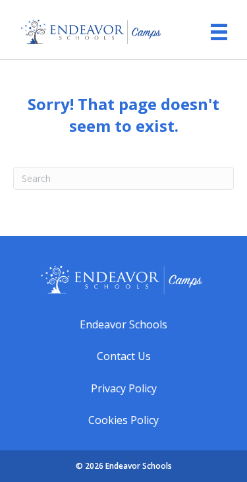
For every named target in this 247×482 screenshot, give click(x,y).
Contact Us (124, 356)
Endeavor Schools (123, 324)
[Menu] (212, 27)
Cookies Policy (123, 420)
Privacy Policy (124, 388)
